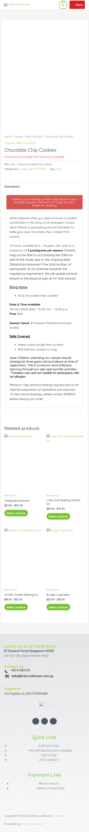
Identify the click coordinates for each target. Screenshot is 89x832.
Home (7, 136)
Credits (59, 815)
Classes (18, 136)
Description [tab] (12, 186)
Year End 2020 (34, 136)
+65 (14, 670)
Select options (16, 513)
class (58, 169)
